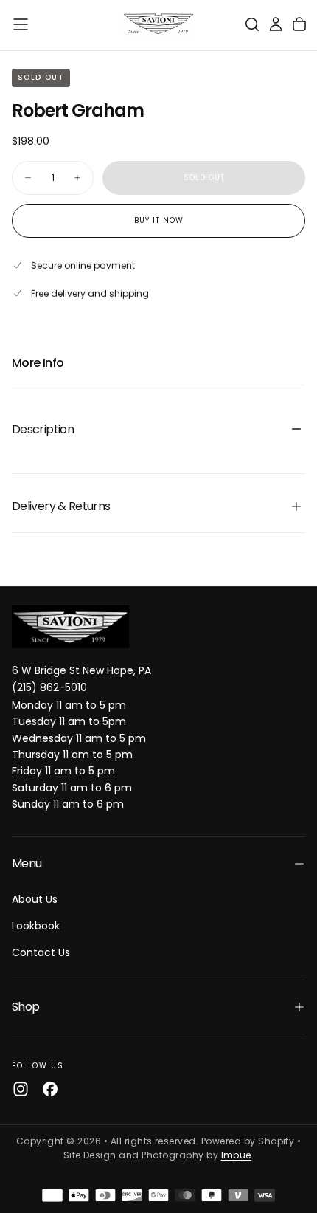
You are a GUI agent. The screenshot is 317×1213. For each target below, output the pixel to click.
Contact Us (41, 952)
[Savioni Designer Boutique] (71, 627)
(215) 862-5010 (49, 687)
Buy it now (159, 220)
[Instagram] (20, 1089)
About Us (35, 899)
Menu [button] (26, 863)
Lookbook (36, 925)
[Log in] (276, 24)
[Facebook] (50, 1089)
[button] (20, 24)
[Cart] (299, 24)
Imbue (236, 1155)
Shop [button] (25, 1006)
